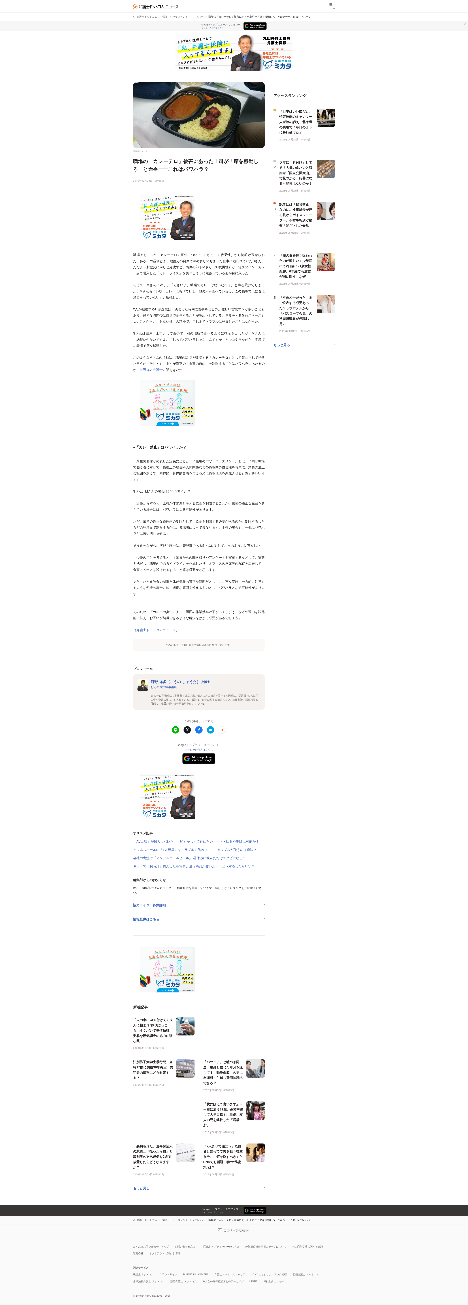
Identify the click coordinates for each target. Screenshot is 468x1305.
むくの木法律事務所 (164, 687)
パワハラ (198, 16)
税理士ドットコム (143, 1274)
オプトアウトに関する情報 (164, 1253)
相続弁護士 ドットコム (306, 1274)
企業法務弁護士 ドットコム (149, 1281)
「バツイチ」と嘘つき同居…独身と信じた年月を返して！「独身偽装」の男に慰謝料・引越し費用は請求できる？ (223, 1072)
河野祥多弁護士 (151, 369)
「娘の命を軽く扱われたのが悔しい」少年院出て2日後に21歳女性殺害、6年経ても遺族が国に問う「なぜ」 (295, 266)
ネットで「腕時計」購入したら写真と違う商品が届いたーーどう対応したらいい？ (194, 866)
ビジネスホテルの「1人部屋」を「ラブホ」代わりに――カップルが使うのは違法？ (195, 849)
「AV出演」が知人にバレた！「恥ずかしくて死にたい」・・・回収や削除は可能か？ (196, 841)
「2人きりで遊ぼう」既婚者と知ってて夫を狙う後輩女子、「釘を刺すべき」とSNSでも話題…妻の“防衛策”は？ (223, 1157)
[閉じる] (465, 24)
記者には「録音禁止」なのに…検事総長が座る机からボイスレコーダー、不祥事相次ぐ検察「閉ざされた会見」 (295, 215)
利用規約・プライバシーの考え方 (220, 1246)
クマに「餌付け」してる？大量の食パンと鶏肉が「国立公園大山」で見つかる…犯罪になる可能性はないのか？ (295, 173)
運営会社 (138, 1253)
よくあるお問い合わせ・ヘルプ (151, 1246)
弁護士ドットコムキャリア (229, 1274)
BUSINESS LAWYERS (196, 1274)
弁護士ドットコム (147, 16)
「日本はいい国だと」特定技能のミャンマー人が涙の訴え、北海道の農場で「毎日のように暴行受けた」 (295, 122)
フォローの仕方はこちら (212, 28)
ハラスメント (180, 16)
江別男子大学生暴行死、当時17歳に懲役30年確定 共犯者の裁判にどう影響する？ (153, 1069)
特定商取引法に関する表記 (307, 1246)
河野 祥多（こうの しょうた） (180, 681)
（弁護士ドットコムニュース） (156, 629)
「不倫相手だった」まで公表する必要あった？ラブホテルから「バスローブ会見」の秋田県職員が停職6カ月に (295, 310)
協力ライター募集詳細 (149, 905)
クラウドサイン (168, 1274)
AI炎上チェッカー (273, 1281)
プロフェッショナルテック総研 (269, 1274)
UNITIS (253, 1281)
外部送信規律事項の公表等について (265, 1246)
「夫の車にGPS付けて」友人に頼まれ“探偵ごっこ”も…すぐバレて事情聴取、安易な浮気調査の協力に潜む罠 (153, 1030)
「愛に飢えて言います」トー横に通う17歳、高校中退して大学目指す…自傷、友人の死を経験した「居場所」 (223, 1114)
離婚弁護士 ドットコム (183, 1281)
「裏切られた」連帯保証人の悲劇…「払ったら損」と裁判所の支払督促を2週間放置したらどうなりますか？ (153, 1157)
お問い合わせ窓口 (185, 1246)
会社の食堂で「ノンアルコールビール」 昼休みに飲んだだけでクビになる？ (189, 857)
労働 (164, 16)
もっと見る (141, 1188)
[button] (222, 730)
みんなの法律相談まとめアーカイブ (223, 1281)
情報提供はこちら (146, 919)
